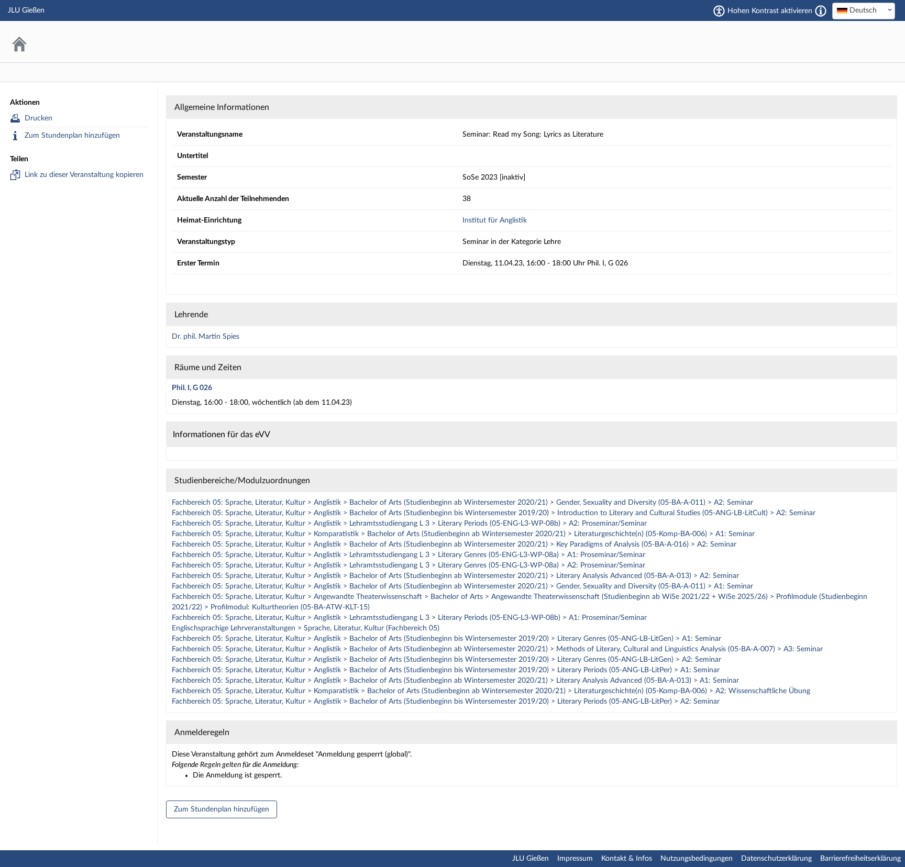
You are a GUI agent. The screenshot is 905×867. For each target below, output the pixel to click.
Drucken (38, 118)
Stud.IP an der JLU (855, 41)
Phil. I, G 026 (192, 388)
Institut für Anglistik (494, 220)
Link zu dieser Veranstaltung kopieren (84, 175)
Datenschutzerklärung (776, 858)
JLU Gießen (530, 858)
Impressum (575, 858)
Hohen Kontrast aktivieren (769, 11)
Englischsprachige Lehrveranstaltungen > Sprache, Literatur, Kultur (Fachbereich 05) (305, 628)
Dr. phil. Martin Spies (205, 336)
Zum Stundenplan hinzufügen (72, 135)
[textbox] (864, 10)
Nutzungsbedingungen (696, 858)
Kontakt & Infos (626, 858)
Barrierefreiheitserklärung (860, 858)
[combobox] (863, 11)
